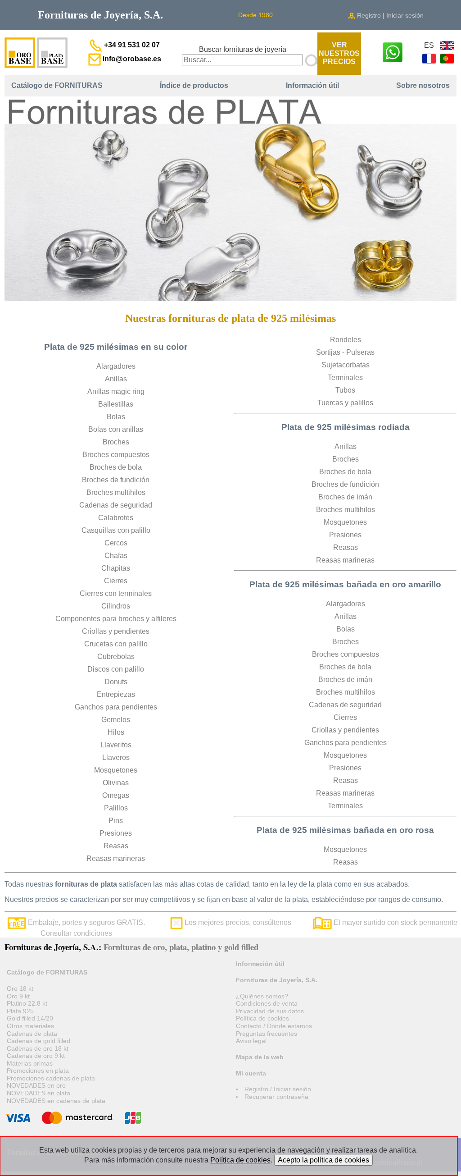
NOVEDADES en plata (38, 1093)
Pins (115, 820)
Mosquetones (115, 770)
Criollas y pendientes (115, 631)
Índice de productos (194, 85)
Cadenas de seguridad (115, 505)
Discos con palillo (115, 669)
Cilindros (115, 606)
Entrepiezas (116, 694)
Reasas (116, 846)
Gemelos (115, 719)
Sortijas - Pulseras (345, 352)
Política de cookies (262, 1018)
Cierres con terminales (116, 593)
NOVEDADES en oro (36, 1085)
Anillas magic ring (116, 391)
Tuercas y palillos (345, 403)
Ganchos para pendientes (116, 707)
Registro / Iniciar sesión (277, 1089)
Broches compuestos (115, 454)
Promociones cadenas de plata (51, 1078)
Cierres (115, 581)
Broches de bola (116, 467)
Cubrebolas (116, 656)
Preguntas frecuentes (266, 1033)
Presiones (115, 833)
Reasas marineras (115, 858)
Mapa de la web (260, 1057)
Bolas (116, 417)
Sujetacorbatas (345, 365)
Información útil (312, 85)
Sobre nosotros (423, 85)
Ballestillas (115, 404)
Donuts (115, 682)
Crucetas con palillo (116, 644)
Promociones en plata (38, 1070)
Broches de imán (345, 497)
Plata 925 (20, 1011)
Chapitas (115, 568)
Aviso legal (251, 1040)
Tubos (345, 390)
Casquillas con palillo (115, 530)
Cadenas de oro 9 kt (36, 1055)
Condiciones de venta (267, 1003)
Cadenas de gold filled (38, 1040)
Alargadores (116, 366)
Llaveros (116, 757)
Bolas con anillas (115, 429)
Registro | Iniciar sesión (389, 15)
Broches (116, 442)
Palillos (116, 808)
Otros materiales (30, 1026)
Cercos (115, 543)
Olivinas (116, 783)
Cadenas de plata (32, 1033)
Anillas (116, 379)
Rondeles (345, 339)
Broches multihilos (115, 492)
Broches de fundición (115, 480)
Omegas (115, 795)
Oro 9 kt (18, 996)
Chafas (115, 555)
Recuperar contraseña (276, 1096)
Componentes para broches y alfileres (115, 618)
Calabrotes (115, 518)
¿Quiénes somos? (262, 996)
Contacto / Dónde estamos (274, 1026)
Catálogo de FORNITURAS (57, 85)
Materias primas (30, 1063)
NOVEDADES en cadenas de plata (56, 1100)
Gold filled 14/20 (30, 1018)
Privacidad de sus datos (270, 1011)
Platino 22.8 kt (27, 1003)
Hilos (116, 732)
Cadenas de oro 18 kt (37, 1048)
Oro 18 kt (20, 988)
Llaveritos (115, 745)
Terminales (345, 377)
